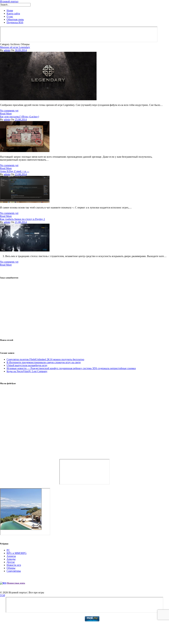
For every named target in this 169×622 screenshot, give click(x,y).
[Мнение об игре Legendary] (48, 99)
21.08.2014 (21, 222)
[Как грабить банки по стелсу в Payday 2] (25, 250)
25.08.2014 (21, 119)
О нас (10, 16)
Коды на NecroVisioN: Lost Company (27, 371)
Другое (11, 562)
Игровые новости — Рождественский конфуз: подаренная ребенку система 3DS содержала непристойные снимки (71, 368)
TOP (2, 595)
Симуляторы (14, 571)
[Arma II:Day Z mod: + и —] (25, 201)
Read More (6, 113)
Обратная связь (15, 19)
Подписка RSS (15, 22)
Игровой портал (9, 1)
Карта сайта (13, 13)
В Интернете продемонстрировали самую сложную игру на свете (44, 362)
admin (7, 50)
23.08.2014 (21, 174)
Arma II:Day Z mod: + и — (14, 171)
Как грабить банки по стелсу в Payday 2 (22, 219)
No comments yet (9, 110)
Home (10, 10)
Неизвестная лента (16, 583)
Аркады (11, 559)
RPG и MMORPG (17, 553)
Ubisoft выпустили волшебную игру (27, 365)
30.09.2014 (21, 50)
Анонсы (11, 556)
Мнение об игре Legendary (15, 47)
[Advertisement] (84, 309)
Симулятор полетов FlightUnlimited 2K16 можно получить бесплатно (45, 359)
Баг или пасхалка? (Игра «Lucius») (19, 116)
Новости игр (14, 565)
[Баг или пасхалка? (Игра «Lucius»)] (25, 151)
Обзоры (11, 568)
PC (8, 550)
